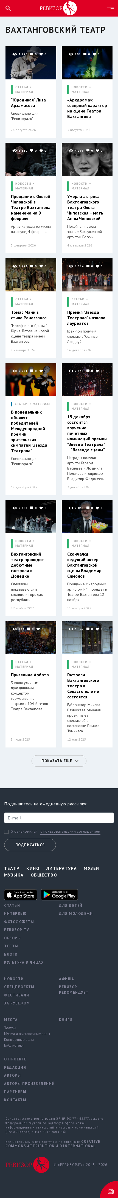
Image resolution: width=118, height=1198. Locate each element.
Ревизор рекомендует (74, 990)
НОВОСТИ (80, 87)
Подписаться (30, 845)
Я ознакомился (24, 831)
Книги (66, 1019)
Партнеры (15, 1091)
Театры (10, 1027)
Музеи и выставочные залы (27, 1033)
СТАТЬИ (21, 87)
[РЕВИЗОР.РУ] (58, 8)
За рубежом (17, 1003)
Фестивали (16, 995)
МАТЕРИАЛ (24, 92)
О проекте (15, 1059)
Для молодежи (76, 913)
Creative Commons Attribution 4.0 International (52, 1143)
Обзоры (12, 938)
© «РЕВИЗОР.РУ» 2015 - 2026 (80, 1164)
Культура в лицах (24, 962)
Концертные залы (19, 1039)
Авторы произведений (27, 1083)
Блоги (11, 954)
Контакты (15, 1100)
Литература (61, 868)
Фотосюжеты (19, 922)
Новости (14, 979)
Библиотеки (14, 1045)
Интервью (15, 913)
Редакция (15, 1067)
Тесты (11, 946)
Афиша (66, 979)
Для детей (71, 905)
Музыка (14, 875)
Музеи (91, 868)
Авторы (12, 1075)
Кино (33, 868)
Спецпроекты (19, 987)
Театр (11, 868)
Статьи (12, 905)
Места (11, 1019)
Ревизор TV (16, 930)
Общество (44, 875)
